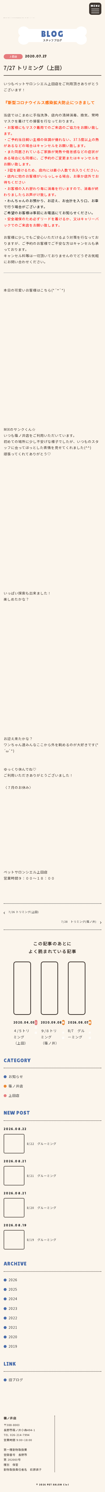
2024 (13, 1298)
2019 (13, 1346)
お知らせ (16, 1076)
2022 (13, 1317)
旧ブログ (16, 1379)
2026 (13, 1279)
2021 (13, 1327)
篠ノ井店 (16, 1086)
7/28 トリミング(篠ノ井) (78, 921)
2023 (13, 1308)
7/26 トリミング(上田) (24, 912)
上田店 (14, 1095)
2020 (13, 1336)
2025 (13, 1289)
